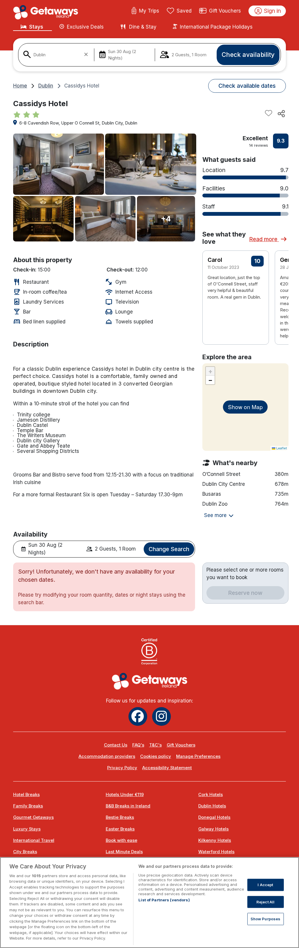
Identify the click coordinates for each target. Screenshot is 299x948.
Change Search (169, 549)
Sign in (272, 10)
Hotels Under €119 (125, 794)
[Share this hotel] (281, 113)
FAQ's (138, 745)
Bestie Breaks (120, 817)
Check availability (248, 54)
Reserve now (245, 592)
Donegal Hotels (214, 817)
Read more (264, 239)
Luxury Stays (27, 829)
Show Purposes (266, 919)
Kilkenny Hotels (214, 840)
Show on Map (245, 407)
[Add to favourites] (269, 113)
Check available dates (247, 85)
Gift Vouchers (225, 11)
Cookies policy (155, 756)
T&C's (155, 745)
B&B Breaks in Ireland (128, 806)
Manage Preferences (198, 756)
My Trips (149, 11)
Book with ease (121, 840)
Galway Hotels (213, 829)
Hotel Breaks (26, 794)
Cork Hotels (210, 794)
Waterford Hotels (216, 851)
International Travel (33, 840)
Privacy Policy (122, 767)
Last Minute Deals (124, 851)
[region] (149, 902)
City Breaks (25, 851)
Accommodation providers (107, 756)
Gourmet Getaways (33, 817)
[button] (280, 286)
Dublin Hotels (212, 806)
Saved (184, 11)
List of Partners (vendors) (164, 900)
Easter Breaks (120, 829)
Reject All (265, 901)
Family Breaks (28, 806)
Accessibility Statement (167, 767)
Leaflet (281, 448)
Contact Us (115, 745)
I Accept (265, 884)
